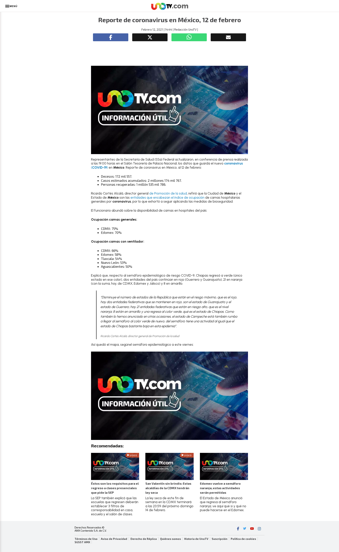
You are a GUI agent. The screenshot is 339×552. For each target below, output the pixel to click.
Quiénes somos (170, 538)
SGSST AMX (82, 542)
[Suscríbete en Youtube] (252, 529)
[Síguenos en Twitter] (244, 529)
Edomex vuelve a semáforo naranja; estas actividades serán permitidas (220, 488)
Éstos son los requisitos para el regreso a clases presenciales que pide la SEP (115, 488)
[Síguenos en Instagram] (259, 529)
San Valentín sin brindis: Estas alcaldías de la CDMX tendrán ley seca (168, 488)
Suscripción (219, 538)
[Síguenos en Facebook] (238, 529)
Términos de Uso (86, 538)
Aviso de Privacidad (114, 538)
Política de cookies (243, 538)
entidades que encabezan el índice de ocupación (167, 197)
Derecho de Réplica (143, 538)
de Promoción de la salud (168, 193)
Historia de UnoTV (196, 538)
